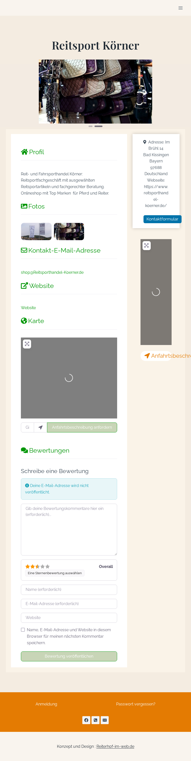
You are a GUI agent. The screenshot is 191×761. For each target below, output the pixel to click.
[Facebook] (86, 720)
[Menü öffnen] (180, 8)
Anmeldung (46, 704)
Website (41, 285)
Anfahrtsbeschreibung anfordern (82, 427)
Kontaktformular (162, 218)
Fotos (36, 206)
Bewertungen (49, 450)
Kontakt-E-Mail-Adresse (64, 250)
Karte (36, 321)
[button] (47, 94)
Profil (36, 152)
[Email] (105, 720)
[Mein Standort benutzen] (40, 427)
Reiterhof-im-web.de (115, 746)
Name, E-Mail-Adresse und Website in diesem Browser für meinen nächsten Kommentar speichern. (69, 636)
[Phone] (95, 720)
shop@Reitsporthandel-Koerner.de (52, 272)
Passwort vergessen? (135, 704)
